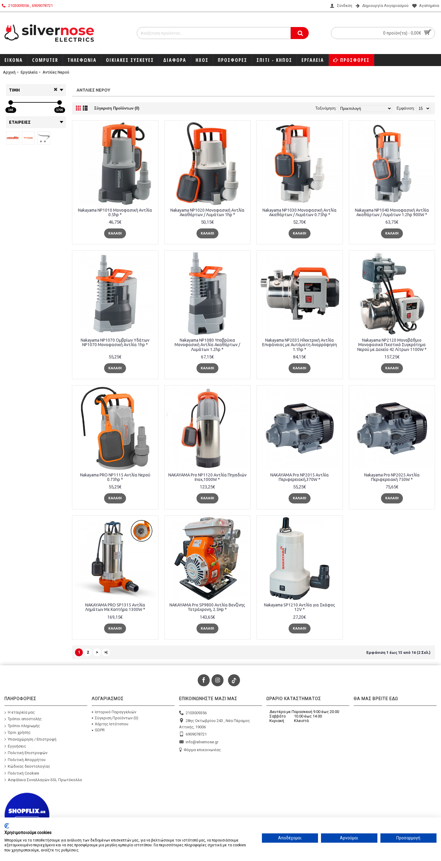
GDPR (100, 730)
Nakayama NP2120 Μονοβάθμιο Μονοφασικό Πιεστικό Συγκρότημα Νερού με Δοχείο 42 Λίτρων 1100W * (392, 345)
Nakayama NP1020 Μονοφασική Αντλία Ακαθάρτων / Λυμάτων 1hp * (207, 212)
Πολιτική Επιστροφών (27, 753)
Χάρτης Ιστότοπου (111, 724)
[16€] (10, 102)
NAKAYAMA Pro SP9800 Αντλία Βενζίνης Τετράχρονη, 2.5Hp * (207, 607)
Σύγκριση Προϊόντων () (116, 718)
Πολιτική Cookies (23, 773)
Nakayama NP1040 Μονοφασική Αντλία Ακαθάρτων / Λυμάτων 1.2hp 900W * (392, 212)
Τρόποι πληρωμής (24, 725)
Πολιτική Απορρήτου (27, 759)
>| (105, 652)
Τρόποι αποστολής (25, 719)
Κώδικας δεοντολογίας (29, 766)
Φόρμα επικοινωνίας (202, 750)
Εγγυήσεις (17, 746)
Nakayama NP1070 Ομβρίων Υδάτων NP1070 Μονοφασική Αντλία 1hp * (115, 342)
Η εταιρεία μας (21, 712)
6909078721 (196, 734)
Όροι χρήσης (19, 732)
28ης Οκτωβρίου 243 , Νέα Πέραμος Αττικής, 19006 (214, 724)
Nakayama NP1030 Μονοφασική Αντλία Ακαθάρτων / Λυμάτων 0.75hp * (299, 212)
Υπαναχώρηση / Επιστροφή (32, 739)
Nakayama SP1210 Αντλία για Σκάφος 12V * (299, 607)
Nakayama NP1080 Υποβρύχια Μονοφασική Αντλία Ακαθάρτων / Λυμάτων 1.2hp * (207, 345)
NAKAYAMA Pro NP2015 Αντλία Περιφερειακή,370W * (299, 477)
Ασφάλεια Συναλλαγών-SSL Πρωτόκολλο (45, 780)
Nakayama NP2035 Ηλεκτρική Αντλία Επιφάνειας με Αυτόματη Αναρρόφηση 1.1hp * (299, 345)
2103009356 (196, 712)
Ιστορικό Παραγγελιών (115, 712)
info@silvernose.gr (202, 742)
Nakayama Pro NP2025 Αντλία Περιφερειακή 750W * (392, 477)
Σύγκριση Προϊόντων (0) (116, 108)
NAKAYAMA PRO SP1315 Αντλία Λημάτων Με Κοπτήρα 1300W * (115, 607)
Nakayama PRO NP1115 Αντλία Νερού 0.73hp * (115, 477)
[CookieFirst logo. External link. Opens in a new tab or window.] (6, 826)
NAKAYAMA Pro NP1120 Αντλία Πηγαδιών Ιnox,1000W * (207, 477)
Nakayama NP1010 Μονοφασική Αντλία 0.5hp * (115, 212)
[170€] (59, 102)
